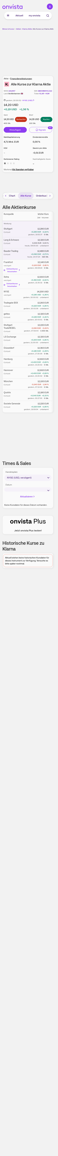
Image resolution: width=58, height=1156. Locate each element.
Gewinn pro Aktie (40, 148)
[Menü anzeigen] (8, 16)
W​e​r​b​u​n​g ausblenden (39, 51)
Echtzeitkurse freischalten (12, 270)
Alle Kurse (25, 195)
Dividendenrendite (40, 137)
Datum (9, 484)
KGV (5, 148)
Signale (42, 129)
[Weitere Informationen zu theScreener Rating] (9, 163)
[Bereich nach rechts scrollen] (50, 196)
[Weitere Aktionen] (53, 229)
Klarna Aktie (27, 29)
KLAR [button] (41, 93)
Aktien (18, 29)
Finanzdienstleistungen (21, 78)
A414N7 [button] (11, 91)
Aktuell (19, 15)
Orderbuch (42, 195)
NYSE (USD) (27, 100)
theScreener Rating (11, 159)
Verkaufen (21, 119)
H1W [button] (48, 93)
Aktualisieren (26, 496)
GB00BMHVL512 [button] (45, 91)
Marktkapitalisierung (12, 137)
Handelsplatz (12, 472)
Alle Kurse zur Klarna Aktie (43, 29)
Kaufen (46, 119)
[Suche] (48, 16)
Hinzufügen (15, 129)
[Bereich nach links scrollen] (6, 196)
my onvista (34, 15)
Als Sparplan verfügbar (23, 169)
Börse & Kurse (8, 29)
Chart (12, 195)
